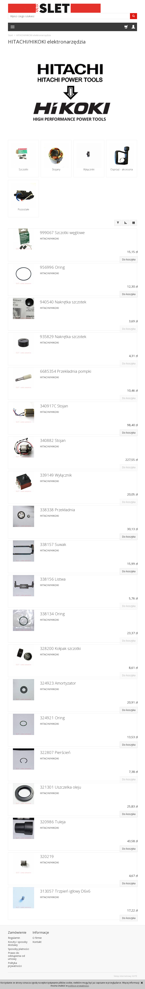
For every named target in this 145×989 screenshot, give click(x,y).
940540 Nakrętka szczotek (63, 302)
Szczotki (23, 169)
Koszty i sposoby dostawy (17, 943)
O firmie (37, 937)
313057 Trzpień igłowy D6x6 (65, 891)
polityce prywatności (78, 985)
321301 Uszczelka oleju (60, 787)
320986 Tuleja (53, 821)
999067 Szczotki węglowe (62, 232)
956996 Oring (52, 267)
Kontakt (37, 942)
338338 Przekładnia (57, 509)
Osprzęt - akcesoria (121, 169)
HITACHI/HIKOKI (49, 238)
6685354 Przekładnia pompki (65, 371)
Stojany (56, 169)
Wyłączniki (88, 169)
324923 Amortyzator (58, 683)
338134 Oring (52, 613)
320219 (47, 856)
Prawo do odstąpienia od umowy (16, 956)
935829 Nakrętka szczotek (63, 336)
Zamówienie (17, 932)
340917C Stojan (54, 406)
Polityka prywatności (15, 964)
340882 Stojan (53, 440)
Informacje (41, 932)
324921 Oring (52, 717)
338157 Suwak (53, 544)
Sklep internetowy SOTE (125, 976)
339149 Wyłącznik (56, 475)
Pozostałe (23, 209)
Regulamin (14, 937)
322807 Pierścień (55, 752)
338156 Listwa (53, 579)
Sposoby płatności (18, 949)
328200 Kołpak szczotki (60, 648)
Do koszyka (128, 259)
